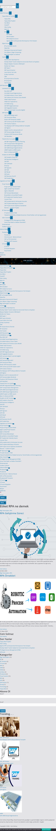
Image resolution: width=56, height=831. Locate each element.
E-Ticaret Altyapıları (5, 484)
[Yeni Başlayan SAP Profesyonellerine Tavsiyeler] (10, 718)
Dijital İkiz (2, 297)
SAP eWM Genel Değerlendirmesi (9, 390)
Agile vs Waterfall (4, 432)
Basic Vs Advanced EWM (6, 396)
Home (1, 495)
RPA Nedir (3, 284)
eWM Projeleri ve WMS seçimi (8, 394)
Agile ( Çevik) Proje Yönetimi (7, 430)
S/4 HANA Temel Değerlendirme (9, 339)
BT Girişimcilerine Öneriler (7, 326)
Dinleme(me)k (4, 463)
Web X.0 (2, 280)
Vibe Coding (3, 278)
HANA (1, 670)
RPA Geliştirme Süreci (6, 289)
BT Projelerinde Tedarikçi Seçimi (9, 438)
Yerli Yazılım (3, 331)
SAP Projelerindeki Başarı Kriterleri (9, 444)
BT (0, 659)
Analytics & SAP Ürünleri (6, 398)
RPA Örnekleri (4, 287)
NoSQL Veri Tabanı (5, 314)
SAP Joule (2, 417)
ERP (1, 665)
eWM (1, 668)
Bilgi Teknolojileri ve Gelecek (7, 303)
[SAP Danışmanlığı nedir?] (10, 742)
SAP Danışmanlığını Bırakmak (8, 377)
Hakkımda (2, 490)
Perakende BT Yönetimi (6, 478)
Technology (3, 686)
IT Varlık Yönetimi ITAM (6, 453)
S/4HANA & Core (4, 335)
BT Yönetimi (3, 661)
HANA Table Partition (6, 345)
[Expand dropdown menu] (10, 266)
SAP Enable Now (4, 421)
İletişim (2, 488)
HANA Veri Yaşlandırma (6, 348)
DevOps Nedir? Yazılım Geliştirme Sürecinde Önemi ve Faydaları (17, 310)
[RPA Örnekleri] (28, 579)
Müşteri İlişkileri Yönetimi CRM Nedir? (10, 312)
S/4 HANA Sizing (4, 350)
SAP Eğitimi (3, 373)
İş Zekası (2, 672)
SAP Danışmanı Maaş (6, 362)
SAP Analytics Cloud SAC (6, 400)
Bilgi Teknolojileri (4, 510)
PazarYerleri (3, 486)
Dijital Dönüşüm (4, 266)
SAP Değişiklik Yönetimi (6, 354)
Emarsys (2, 408)
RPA (1, 282)
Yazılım (2, 305)
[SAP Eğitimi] (11, 765)
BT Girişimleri (3, 329)
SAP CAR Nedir (4, 406)
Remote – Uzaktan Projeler (7, 448)
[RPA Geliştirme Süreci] (28, 517)
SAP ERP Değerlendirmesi (7, 352)
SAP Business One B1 (6, 419)
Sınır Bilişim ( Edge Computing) (8, 301)
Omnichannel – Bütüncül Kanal (8, 474)
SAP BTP (2, 404)
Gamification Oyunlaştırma (7, 308)
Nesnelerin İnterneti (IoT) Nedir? (9, 299)
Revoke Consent (46, 829)
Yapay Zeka (3, 270)
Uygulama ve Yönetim (6, 423)
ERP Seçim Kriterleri (5, 318)
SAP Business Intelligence (7, 402)
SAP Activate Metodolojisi (7, 434)
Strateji (2, 684)
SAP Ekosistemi (4, 333)
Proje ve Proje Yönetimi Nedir (8, 427)
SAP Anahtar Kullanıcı (6, 369)
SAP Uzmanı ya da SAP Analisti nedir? (10, 366)
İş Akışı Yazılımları (5, 322)
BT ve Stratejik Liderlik (6, 295)
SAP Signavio (3, 411)
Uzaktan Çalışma (4, 465)
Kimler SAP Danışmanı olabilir (8, 364)
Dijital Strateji (3, 293)
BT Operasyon (4, 451)
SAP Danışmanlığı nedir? (6, 360)
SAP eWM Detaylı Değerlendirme (9, 392)
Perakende (3, 469)
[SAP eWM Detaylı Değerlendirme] (11, 791)
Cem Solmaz (3, 500)
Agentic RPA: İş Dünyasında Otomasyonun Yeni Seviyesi (15, 291)
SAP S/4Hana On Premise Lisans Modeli (11, 343)
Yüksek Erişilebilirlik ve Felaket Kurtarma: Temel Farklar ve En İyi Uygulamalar (21, 455)
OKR (1, 324)
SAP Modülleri (4, 381)
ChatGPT (2, 276)
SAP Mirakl (3, 415)
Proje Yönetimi (4, 425)
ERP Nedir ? (3, 316)
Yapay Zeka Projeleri (5, 272)
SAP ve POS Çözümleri (6, 476)
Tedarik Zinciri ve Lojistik (6, 383)
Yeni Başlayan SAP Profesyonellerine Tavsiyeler (13, 371)
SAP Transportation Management (9, 387)
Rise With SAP (4, 337)
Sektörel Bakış (4, 467)
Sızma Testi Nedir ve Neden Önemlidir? (10, 461)
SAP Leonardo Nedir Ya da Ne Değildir (10, 356)
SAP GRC (2, 413)
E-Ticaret (2, 480)
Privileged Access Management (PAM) (10, 459)
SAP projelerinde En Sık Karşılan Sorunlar (11, 442)
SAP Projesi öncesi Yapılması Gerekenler (11, 446)
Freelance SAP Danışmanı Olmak (9, 379)
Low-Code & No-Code (6, 320)
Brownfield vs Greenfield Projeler (9, 436)
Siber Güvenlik (4, 457)
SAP (1, 680)
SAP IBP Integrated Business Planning (10, 385)
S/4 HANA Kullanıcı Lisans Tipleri (9, 341)
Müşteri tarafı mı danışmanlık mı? (9, 375)
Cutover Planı (3, 440)
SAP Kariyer (3, 358)
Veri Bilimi (2, 274)
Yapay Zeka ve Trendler (6, 268)
